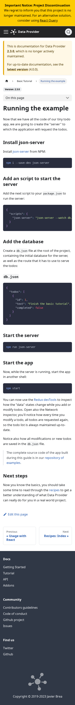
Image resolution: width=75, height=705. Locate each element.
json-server (21, 151)
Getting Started (14, 567)
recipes (54, 490)
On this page (15, 98)
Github (8, 654)
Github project (13, 620)
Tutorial (8, 573)
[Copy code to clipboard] (67, 162)
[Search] (68, 31)
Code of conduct (15, 614)
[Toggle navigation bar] (6, 32)
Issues (7, 626)
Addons (8, 585)
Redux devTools (45, 400)
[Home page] (6, 81)
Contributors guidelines (20, 607)
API (5, 579)
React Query (49, 20)
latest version (17, 69)
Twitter (8, 648)
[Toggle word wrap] (60, 209)
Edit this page (18, 514)
